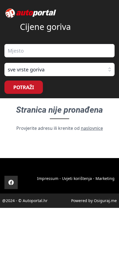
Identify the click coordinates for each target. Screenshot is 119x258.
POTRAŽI (23, 87)
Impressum (47, 178)
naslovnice (92, 128)
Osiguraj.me (105, 200)
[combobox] (59, 50)
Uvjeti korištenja (77, 178)
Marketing (105, 178)
